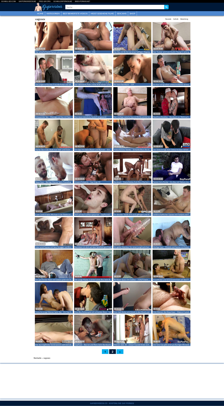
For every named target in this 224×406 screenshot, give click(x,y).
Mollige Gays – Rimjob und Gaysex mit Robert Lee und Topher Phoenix (181, 247)
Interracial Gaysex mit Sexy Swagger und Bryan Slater (56, 247)
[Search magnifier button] (166, 7)
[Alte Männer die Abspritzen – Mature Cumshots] (172, 296)
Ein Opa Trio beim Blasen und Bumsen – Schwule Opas (96, 149)
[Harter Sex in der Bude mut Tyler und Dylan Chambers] (54, 134)
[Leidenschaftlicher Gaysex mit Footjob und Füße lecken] (172, 199)
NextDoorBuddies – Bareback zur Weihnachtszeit (173, 117)
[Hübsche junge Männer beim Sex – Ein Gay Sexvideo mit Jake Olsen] (54, 296)
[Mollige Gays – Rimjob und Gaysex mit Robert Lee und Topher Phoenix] (172, 231)
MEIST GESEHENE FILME (102, 13)
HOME (40, 13)
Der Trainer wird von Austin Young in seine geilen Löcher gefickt (178, 52)
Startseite (37, 358)
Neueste (168, 19)
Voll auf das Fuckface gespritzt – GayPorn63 (92, 214)
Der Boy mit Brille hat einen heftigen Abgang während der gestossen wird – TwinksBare (149, 52)
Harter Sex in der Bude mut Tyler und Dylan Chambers (57, 149)
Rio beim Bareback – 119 (124, 84)
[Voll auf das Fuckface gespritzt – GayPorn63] (93, 199)
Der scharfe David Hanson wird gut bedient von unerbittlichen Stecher (63, 52)
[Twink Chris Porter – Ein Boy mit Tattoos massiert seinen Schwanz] (172, 166)
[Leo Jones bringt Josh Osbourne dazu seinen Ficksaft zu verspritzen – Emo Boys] (172, 134)
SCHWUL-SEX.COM (8, 1)
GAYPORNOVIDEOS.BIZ (27, 1)
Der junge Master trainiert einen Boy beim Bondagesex (96, 279)
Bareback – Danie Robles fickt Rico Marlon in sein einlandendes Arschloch (143, 182)
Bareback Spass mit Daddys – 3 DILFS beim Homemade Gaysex (139, 279)
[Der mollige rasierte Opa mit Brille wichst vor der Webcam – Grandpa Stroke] (132, 101)
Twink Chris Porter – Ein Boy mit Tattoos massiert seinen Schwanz (179, 182)
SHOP (132, 13)
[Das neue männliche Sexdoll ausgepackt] (93, 101)
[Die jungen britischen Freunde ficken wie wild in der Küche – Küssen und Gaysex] (54, 69)
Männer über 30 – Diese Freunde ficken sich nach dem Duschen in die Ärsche (145, 345)
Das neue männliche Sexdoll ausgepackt (90, 117)
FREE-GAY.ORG (44, 1)
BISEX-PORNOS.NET (82, 1)
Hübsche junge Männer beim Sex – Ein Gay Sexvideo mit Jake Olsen (62, 312)
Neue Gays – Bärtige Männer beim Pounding (53, 182)
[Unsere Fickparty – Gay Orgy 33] (93, 166)
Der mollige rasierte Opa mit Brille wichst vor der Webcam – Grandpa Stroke (144, 117)
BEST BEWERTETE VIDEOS (75, 13)
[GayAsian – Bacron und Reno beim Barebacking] (93, 329)
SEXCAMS (121, 13)
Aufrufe (175, 19)
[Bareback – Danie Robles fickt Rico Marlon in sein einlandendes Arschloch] (132, 166)
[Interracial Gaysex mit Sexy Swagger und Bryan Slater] (54, 231)
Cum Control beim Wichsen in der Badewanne (54, 214)
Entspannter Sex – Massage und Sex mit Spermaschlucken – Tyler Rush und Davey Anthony (71, 117)
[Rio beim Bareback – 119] (132, 69)
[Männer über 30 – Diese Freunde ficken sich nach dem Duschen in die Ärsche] (132, 329)
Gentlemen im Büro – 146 (85, 52)
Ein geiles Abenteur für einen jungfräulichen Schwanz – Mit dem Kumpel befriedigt (147, 247)
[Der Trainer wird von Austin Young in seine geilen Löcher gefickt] (172, 36)
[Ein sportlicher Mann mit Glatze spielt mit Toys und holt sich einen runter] (54, 264)
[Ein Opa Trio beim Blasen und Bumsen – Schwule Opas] (93, 134)
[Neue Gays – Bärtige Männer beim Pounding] (54, 166)
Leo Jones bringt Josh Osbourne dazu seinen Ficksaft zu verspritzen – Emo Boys (184, 149)
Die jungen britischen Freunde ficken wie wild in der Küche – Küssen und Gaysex (67, 84)
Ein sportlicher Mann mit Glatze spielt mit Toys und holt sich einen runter (64, 279)
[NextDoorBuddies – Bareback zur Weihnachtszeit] (172, 101)
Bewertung (184, 19)
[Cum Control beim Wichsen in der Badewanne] (54, 199)
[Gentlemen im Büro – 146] (93, 36)
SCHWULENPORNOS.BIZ (62, 1)
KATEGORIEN (53, 13)
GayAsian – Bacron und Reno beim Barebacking (94, 345)
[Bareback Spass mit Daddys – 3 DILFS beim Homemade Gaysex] (132, 264)
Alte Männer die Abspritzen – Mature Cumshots (172, 312)
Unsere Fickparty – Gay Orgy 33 (87, 182)
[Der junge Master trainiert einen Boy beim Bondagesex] (93, 264)
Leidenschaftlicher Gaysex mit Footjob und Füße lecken (175, 214)
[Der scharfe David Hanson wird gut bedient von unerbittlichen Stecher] (54, 36)
